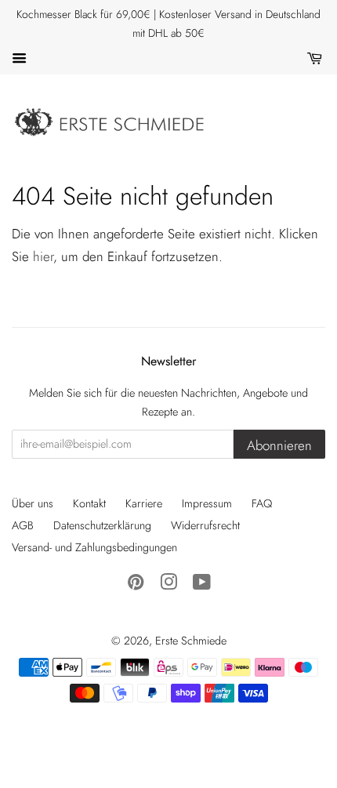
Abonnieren (279, 445)
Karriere (143, 503)
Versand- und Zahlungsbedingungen (94, 547)
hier (43, 256)
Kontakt (89, 503)
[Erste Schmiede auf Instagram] (168, 585)
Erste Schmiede (190, 640)
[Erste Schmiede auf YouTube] (202, 585)
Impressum (207, 503)
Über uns (32, 503)
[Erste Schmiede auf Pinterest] (135, 585)
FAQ (262, 503)
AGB (23, 525)
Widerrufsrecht (205, 525)
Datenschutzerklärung (102, 525)
